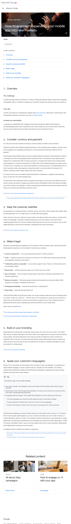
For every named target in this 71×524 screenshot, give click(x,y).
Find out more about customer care (16, 230)
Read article (10, 490)
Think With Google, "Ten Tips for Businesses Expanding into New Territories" (25, 437)
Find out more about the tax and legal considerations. (21, 316)
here (19, 306)
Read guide (44, 490)
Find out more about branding (15, 350)
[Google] (6, 519)
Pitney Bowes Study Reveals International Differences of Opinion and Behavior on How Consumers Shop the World (35, 198)
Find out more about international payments (19, 193)
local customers (41, 113)
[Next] (62, 477)
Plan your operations (14, 20)
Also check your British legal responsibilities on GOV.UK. (22, 312)
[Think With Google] (9, 3)
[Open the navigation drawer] (3, 8)
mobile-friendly (37, 115)
